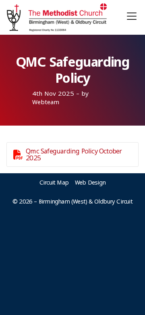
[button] (132, 16)
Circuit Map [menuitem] (53, 182)
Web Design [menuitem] (90, 182)
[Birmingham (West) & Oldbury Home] (56, 17)
